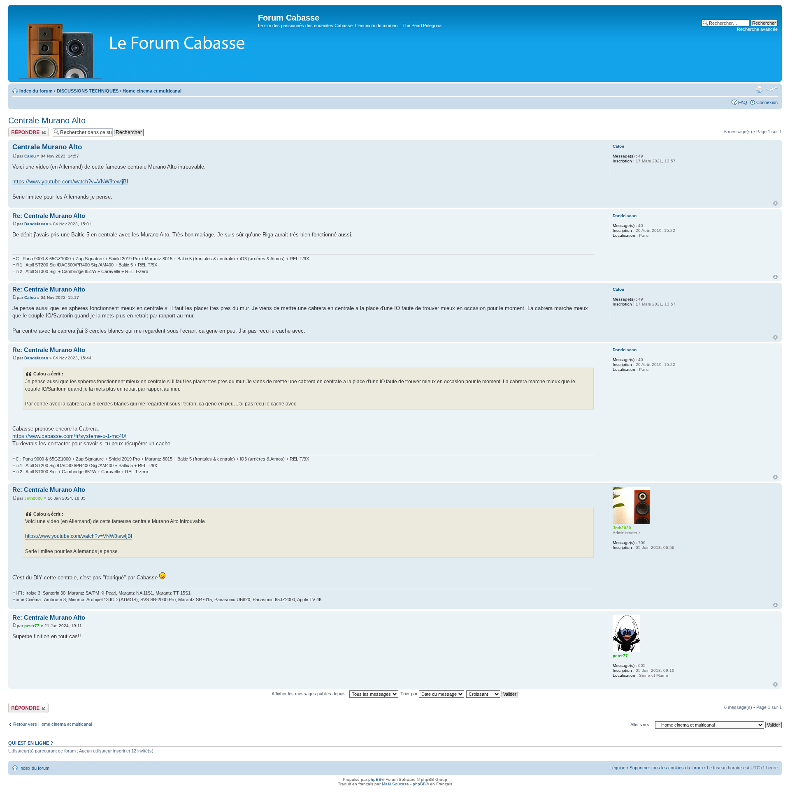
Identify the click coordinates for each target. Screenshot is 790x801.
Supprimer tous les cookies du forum (666, 767)
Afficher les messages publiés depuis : (310, 693)
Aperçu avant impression (759, 89)
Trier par (409, 693)
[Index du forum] (134, 43)
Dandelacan (36, 224)
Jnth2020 (33, 498)
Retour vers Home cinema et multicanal (52, 724)
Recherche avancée (757, 29)
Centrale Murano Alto (47, 120)
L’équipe (617, 767)
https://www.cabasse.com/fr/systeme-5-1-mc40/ (69, 436)
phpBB (374, 779)
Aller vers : (641, 724)
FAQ (742, 102)
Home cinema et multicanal (152, 90)
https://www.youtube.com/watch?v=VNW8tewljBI (70, 181)
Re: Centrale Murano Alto (48, 215)
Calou (30, 156)
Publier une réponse (28, 129)
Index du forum (36, 90)
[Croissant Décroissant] (492, 693)
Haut (775, 203)
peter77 (32, 625)
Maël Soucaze (395, 784)
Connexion (767, 102)
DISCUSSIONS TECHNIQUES (87, 90)
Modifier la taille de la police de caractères (772, 89)
